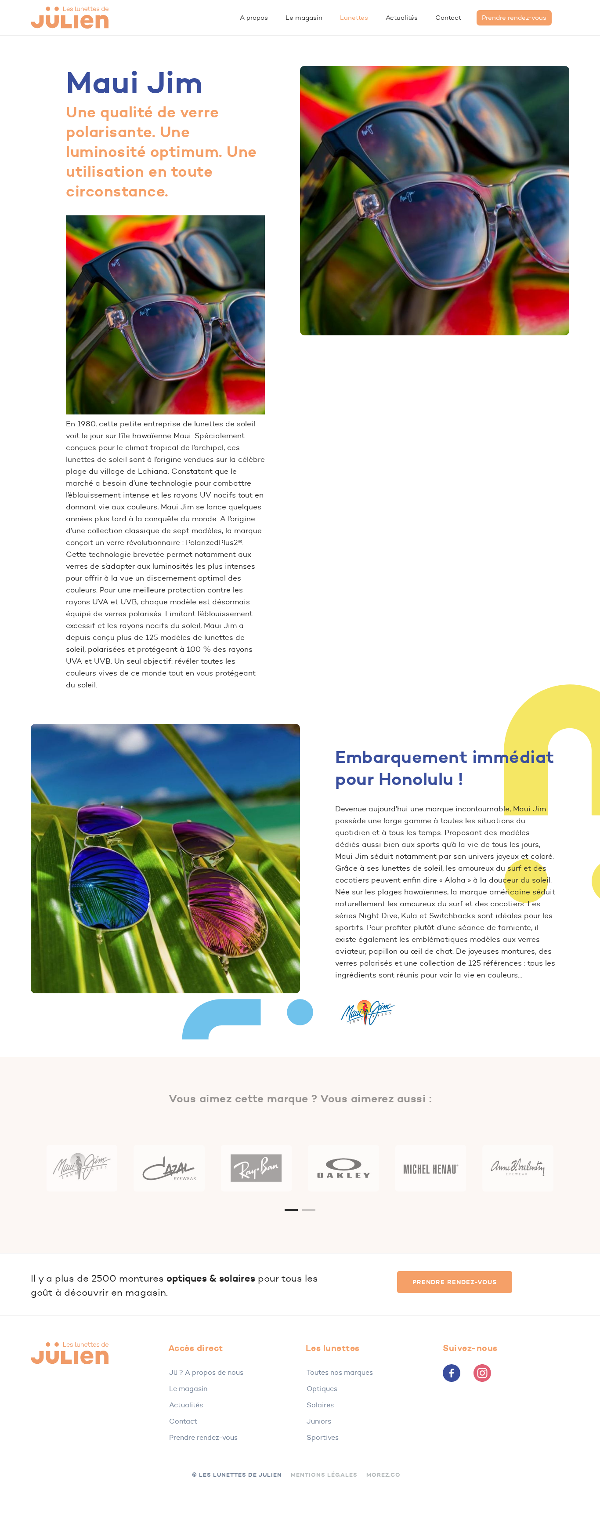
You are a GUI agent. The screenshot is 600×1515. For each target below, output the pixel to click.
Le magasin (188, 1388)
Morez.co (383, 1475)
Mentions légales (324, 1475)
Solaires (320, 1405)
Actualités (186, 1405)
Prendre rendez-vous (203, 1437)
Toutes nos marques (340, 1372)
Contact (183, 1421)
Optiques (322, 1388)
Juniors (319, 1421)
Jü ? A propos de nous (206, 1372)
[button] (454, 1282)
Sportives (323, 1437)
